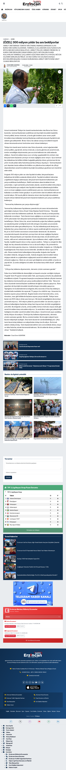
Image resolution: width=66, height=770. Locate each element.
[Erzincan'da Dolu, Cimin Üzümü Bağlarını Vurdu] (18, 385)
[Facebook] (23, 682)
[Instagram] (30, 682)
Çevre (13, 39)
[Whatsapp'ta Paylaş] (11, 105)
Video (44, 711)
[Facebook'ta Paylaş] (5, 105)
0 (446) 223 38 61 (11, 635)
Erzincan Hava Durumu (42, 694)
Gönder (8, 477)
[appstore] (33, 687)
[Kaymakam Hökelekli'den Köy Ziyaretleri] (47, 429)
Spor (23, 711)
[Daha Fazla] (14, 105)
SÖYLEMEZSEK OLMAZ (22, 9)
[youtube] (39, 721)
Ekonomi (18, 711)
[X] (26, 682)
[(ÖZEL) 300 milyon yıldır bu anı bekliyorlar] (33, 86)
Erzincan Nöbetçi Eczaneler (14, 694)
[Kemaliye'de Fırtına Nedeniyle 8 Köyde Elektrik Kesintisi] (47, 385)
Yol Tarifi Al (21, 626)
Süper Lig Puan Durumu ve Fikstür (20, 761)
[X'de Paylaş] (8, 105)
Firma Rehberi (11, 737)
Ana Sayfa (9, 726)
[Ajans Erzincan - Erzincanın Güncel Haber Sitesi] (32, 3)
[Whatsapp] (39, 682)
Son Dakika (33, 711)
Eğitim (49, 711)
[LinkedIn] (33, 682)
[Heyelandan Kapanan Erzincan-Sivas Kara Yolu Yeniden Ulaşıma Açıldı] (18, 407)
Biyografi (9, 743)
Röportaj (9, 741)
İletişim (54, 711)
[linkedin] (58, 721)
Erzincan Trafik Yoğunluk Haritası (15, 698)
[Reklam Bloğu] (33, 593)
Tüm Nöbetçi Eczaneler (34, 640)
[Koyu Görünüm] (59, 4)
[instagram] (29, 721)
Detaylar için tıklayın (33, 530)
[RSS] (42, 682)
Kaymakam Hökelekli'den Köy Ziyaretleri (46, 438)
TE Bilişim (37, 716)
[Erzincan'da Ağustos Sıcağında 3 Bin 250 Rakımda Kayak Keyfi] (18, 429)
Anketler (9, 745)
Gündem (12, 711)
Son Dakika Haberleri (41, 701)
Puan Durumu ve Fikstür (42, 698)
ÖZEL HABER (36, 9)
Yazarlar (9, 734)
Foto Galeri (10, 730)
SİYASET (53, 9)
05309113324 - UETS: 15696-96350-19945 (34, 672)
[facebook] (10, 721)
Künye (58, 711)
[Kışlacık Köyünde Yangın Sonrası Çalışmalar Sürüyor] (47, 407)
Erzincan (39, 711)
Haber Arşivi (10, 705)
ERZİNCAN (8, 9)
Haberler (6, 39)
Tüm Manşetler (11, 701)
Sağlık (7, 711)
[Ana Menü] (4, 3)
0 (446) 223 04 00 (11, 626)
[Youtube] (36, 682)
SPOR (60, 9)
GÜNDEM (45, 9)
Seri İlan (9, 739)
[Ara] (62, 4)
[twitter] (20, 721)
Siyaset (27, 711)
